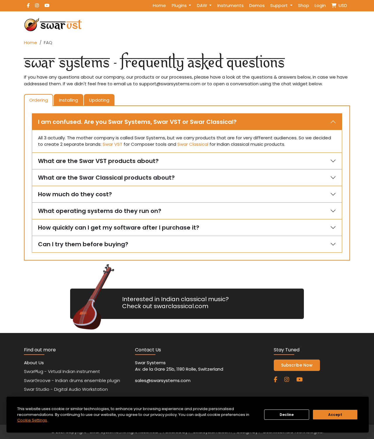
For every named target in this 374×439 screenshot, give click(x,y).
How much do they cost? (75, 194)
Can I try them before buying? (83, 244)
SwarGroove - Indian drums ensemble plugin (72, 380)
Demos (257, 5)
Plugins (180, 5)
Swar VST (112, 144)
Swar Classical (192, 144)
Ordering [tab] (38, 100)
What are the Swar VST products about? (98, 161)
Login (320, 5)
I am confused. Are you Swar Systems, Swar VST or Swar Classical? (137, 122)
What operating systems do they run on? (99, 211)
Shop (303, 5)
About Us (34, 363)
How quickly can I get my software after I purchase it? (118, 227)
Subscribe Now (297, 365)
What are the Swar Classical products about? (106, 177)
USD (341, 5)
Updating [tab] (99, 100)
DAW (202, 5)
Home (159, 5)
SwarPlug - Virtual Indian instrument (62, 371)
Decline (287, 414)
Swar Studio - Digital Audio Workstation (66, 389)
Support (279, 5)
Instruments (230, 5)
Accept (335, 414)
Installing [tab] (68, 100)
